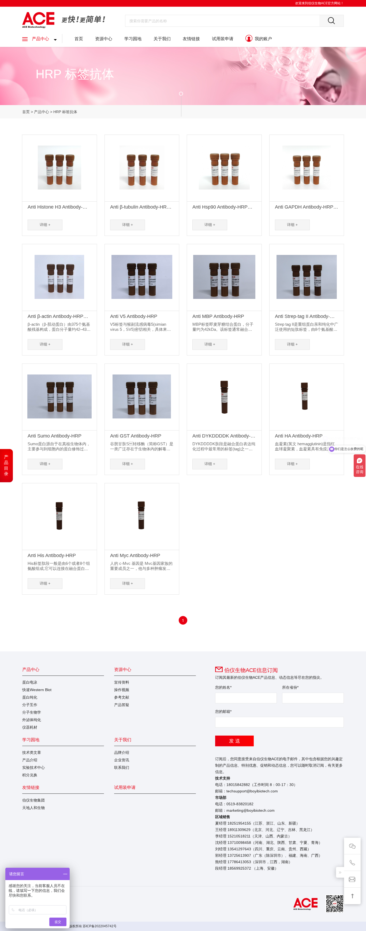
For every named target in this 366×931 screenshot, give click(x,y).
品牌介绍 (121, 752)
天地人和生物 (33, 808)
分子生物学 (31, 712)
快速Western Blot (36, 690)
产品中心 (40, 38)
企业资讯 (121, 760)
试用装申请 (222, 38)
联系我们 (121, 767)
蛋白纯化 (29, 697)
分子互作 (29, 705)
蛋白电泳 (29, 682)
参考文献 (121, 697)
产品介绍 (29, 760)
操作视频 (121, 690)
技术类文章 (31, 752)
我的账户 (263, 38)
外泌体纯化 (31, 720)
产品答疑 (121, 705)
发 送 (234, 741)
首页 (78, 38)
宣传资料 (121, 682)
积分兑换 (29, 775)
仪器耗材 (29, 727)
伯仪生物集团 (33, 800)
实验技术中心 (33, 767)
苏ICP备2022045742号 (100, 926)
